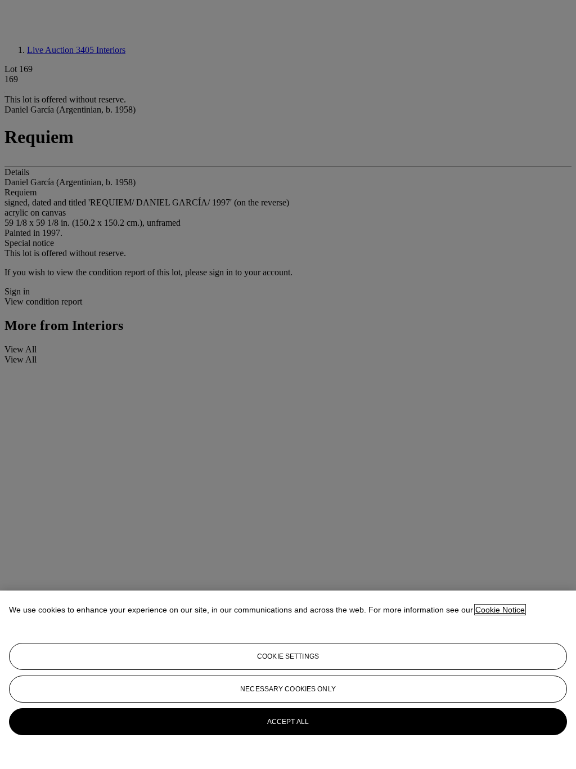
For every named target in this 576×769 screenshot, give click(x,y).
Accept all (288, 722)
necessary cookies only (288, 689)
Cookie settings (288, 656)
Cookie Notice (500, 609)
